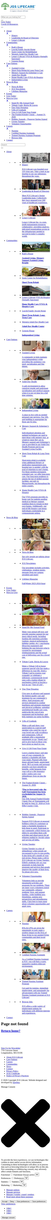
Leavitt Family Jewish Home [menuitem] (23, 49)
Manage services (13, 1192)
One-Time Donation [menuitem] (20, 107)
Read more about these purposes (19, 1197)
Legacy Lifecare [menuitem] (18, 40)
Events (9, 588)
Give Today (6, 22)
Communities (11, 240)
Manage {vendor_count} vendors (20, 1194)
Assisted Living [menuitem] (18, 68)
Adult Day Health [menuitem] (19, 75)
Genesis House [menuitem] (18, 61)
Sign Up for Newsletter (10, 1048)
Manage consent (8, 1218)
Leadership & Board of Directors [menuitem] (25, 38)
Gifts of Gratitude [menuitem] (19, 110)
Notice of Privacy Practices (17, 1076)
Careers (9, 910)
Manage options (12, 1190)
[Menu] (2, 27)
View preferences (23, 1201)
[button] (2, 20)
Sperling (16, 1082)
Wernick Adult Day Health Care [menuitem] (25, 54)
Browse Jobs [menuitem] (17, 138)
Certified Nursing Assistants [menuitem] (23, 133)
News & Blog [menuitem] (12, 83)
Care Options (11, 339)
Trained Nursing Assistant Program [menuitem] (26, 135)
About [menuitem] (9, 32)
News (8, 1066)
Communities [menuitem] (11, 43)
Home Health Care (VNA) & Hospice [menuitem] (27, 77)
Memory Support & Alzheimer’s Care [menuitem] (27, 73)
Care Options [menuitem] (11, 64)
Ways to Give (12, 592)
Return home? (10, 1030)
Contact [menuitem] (9, 140)
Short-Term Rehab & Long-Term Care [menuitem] (27, 70)
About (9, 151)
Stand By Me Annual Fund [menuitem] (23, 103)
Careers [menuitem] (9, 127)
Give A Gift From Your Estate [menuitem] (24, 112)
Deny (12, 1201)
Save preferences (39, 1201)
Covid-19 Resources (9, 24)
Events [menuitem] (9, 94)
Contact (9, 1017)
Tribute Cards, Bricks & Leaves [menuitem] (25, 105)
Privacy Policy (12, 1071)
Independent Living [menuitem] (20, 80)
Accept (4, 1201)
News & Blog (12, 517)
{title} (8, 1208)
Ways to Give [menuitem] (12, 99)
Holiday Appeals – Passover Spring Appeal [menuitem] (29, 119)
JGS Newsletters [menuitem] (18, 89)
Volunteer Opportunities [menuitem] (21, 124)
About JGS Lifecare (14, 1057)
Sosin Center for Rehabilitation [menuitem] (24, 52)
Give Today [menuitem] (11, 96)
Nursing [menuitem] (15, 131)
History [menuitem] (15, 35)
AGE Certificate (13, 1073)
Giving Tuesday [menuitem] (18, 121)
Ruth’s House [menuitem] (17, 47)
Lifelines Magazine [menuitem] (19, 91)
